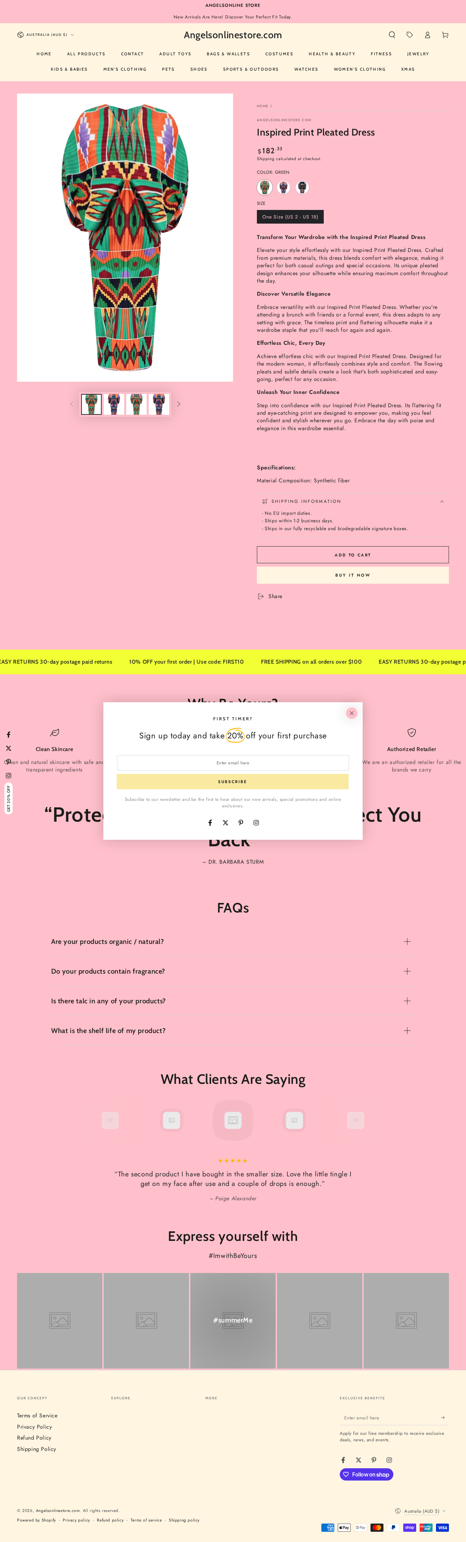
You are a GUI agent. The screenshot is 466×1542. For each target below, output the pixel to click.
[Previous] (95, 1120)
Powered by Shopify (36, 1520)
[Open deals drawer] (410, 34)
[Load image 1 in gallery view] (91, 404)
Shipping (266, 159)
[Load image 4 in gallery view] (159, 404)
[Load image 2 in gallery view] (114, 404)
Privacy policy (76, 1520)
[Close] (351, 713)
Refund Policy (34, 1438)
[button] (392, 34)
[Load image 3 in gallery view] (136, 404)
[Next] (371, 1120)
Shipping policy (184, 1520)
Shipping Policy (36, 1449)
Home (262, 106)
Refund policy (110, 1520)
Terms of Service (37, 1415)
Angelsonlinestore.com (284, 120)
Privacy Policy (34, 1427)
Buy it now (352, 575)
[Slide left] (71, 404)
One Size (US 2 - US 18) (290, 218)
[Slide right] (178, 404)
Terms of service (146, 1520)
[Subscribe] (445, 1417)
